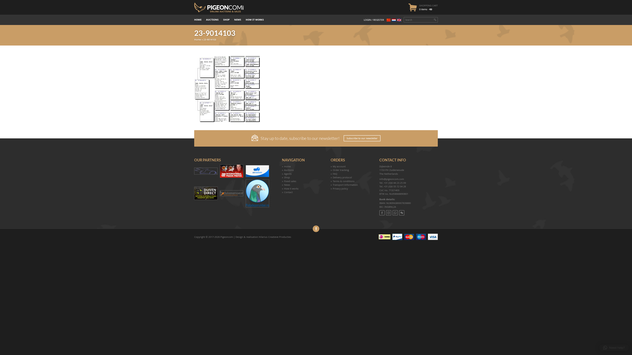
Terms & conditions (344, 181)
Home (197, 19)
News (237, 19)
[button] (614, 347)
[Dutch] (393, 20)
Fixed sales (290, 181)
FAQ (335, 173)
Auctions (212, 19)
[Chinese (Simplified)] (388, 20)
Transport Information (345, 184)
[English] (399, 20)
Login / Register (374, 19)
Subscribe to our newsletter (362, 138)
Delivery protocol (342, 177)
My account (339, 166)
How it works (255, 19)
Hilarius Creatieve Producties (275, 236)
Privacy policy (340, 188)
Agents (288, 173)
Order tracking (341, 170)
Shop (226, 19)
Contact (288, 192)
